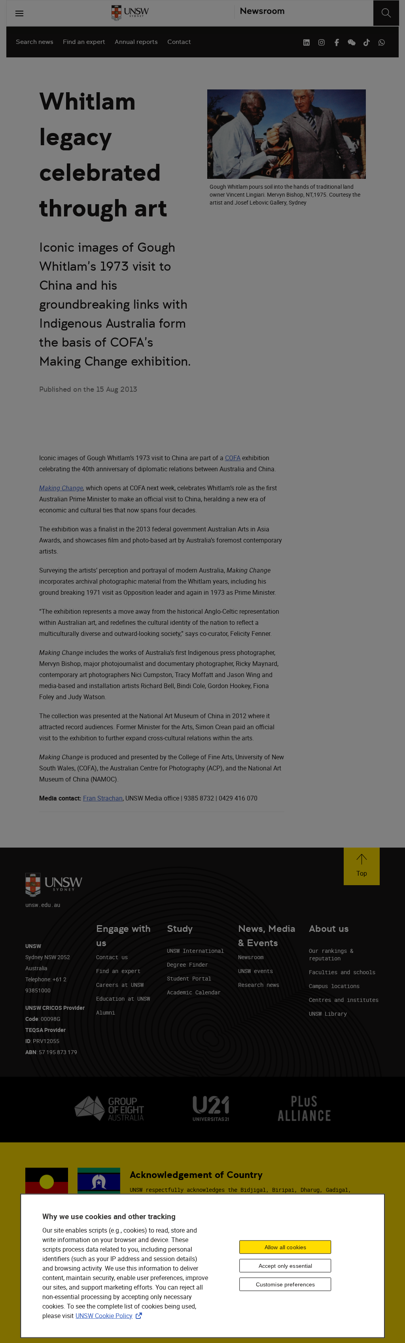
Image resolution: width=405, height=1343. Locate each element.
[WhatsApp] (381, 41)
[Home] (130, 13)
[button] (362, 866)
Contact (179, 42)
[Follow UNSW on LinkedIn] (306, 41)
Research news (258, 984)
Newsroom (250, 957)
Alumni (105, 1012)
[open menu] (19, 13)
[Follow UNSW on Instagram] (321, 41)
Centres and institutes (344, 999)
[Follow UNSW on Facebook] (336, 41)
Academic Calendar (194, 992)
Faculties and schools (342, 972)
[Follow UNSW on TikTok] (366, 41)
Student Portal (189, 978)
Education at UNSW (123, 998)
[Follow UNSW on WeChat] (351, 41)
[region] (202, 1265)
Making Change (61, 488)
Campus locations (334, 986)
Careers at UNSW (120, 984)
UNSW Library (328, 1013)
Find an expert (84, 42)
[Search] (386, 13)
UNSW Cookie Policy (110, 1315)
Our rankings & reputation (331, 954)
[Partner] (259, 13)
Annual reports (136, 42)
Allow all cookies (285, 1247)
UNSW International (195, 950)
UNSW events (255, 971)
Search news (34, 42)
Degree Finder (187, 964)
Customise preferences (285, 1284)
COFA (232, 457)
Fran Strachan (103, 798)
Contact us (112, 957)
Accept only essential (285, 1266)
